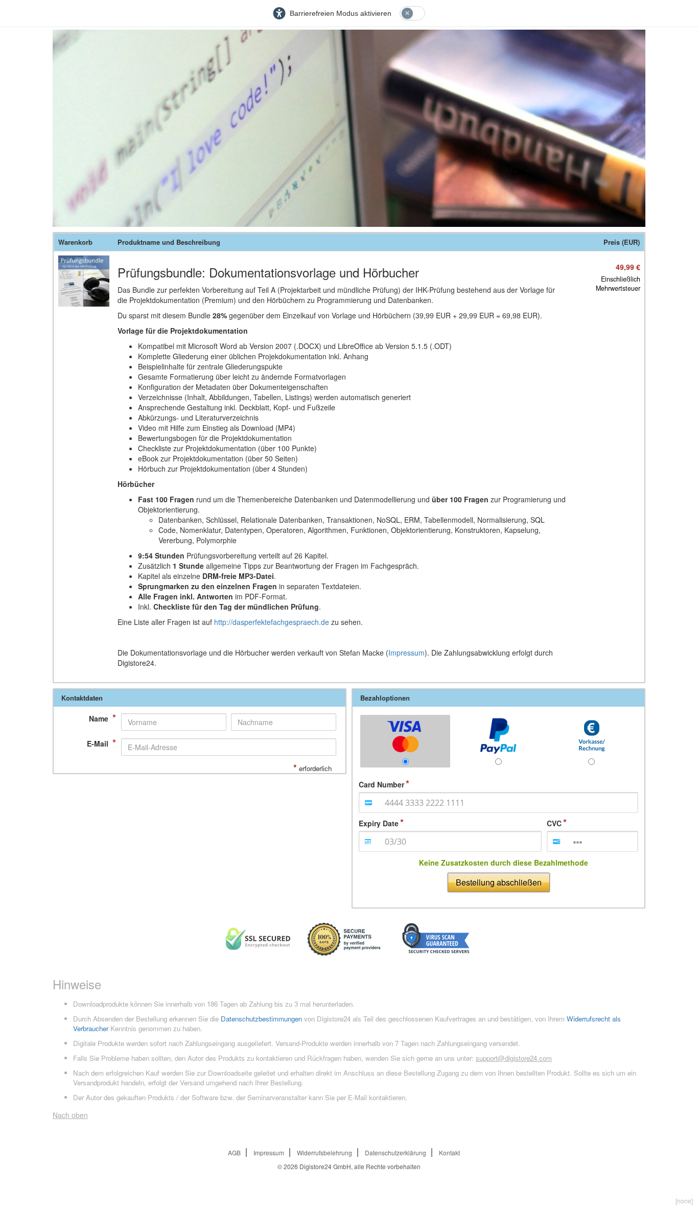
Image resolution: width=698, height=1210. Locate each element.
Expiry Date (379, 823)
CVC (554, 823)
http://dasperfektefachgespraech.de (271, 622)
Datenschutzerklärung (395, 1152)
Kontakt (449, 1152)
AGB (234, 1152)
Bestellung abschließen (499, 882)
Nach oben (70, 1115)
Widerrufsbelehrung (324, 1152)
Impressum (406, 652)
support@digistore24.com (514, 1058)
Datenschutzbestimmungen (261, 1018)
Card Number (381, 784)
